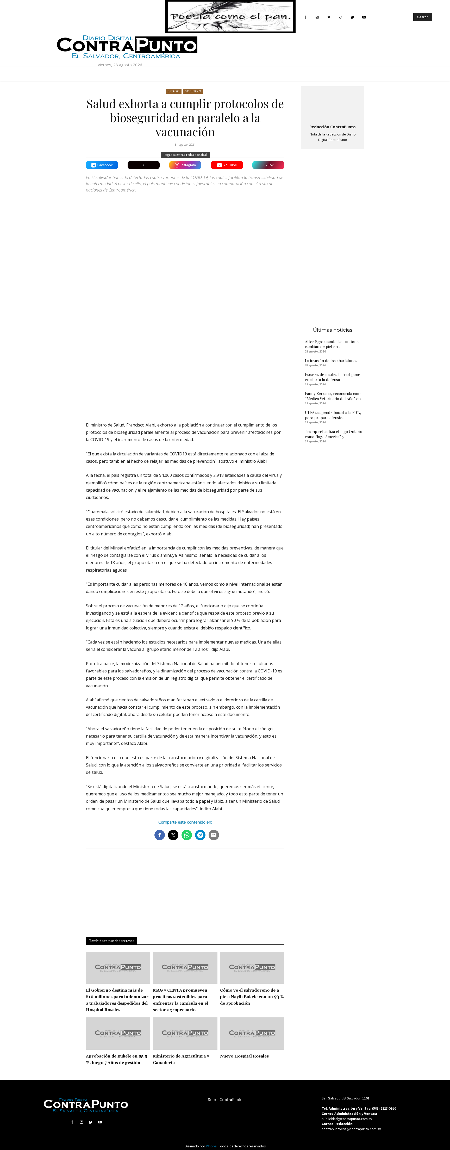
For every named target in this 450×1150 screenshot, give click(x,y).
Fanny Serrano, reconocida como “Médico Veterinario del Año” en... (334, 396)
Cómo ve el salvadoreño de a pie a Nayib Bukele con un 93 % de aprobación (252, 997)
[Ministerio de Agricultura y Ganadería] (185, 1033)
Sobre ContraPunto (225, 1099)
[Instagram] (317, 17)
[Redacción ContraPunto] (332, 104)
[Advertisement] (185, 372)
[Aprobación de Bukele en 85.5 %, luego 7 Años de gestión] (118, 1033)
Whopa (211, 1146)
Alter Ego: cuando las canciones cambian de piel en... (332, 344)
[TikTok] (340, 17)
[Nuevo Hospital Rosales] (252, 1033)
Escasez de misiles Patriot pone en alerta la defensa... (332, 377)
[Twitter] (352, 17)
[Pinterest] (328, 17)
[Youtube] (363, 17)
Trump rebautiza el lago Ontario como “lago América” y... (333, 434)
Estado (174, 91)
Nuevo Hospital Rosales (244, 1056)
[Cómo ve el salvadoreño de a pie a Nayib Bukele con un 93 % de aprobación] (252, 968)
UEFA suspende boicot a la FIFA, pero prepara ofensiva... (333, 415)
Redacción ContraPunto (332, 126)
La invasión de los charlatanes (331, 360)
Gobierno (193, 91)
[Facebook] (305, 17)
